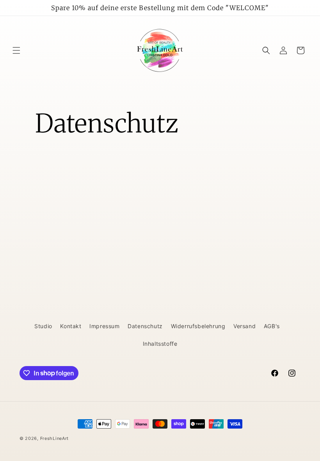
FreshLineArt (54, 438)
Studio (43, 326)
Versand (244, 326)
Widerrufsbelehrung (198, 326)
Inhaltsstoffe (160, 343)
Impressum (104, 326)
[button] (16, 50)
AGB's (272, 326)
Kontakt (70, 326)
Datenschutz (145, 326)
